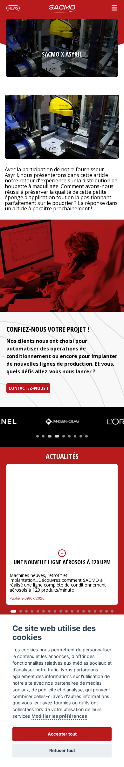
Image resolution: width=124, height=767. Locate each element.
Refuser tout (62, 750)
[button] (37, 436)
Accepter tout (62, 733)
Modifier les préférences (59, 716)
